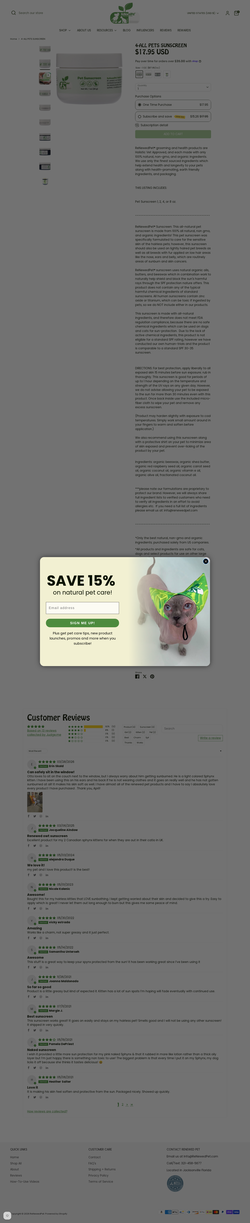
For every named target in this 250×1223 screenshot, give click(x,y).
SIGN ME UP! (82, 623)
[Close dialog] (205, 561)
